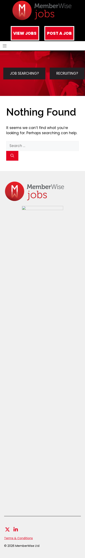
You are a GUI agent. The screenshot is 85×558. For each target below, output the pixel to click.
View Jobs (25, 33)
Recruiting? (67, 73)
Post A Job (59, 33)
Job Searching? (24, 73)
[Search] (12, 156)
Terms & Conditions (18, 538)
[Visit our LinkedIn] (15, 529)
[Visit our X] (7, 529)
